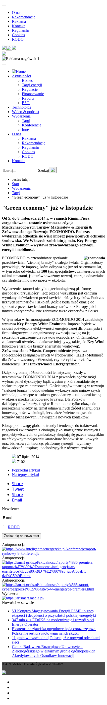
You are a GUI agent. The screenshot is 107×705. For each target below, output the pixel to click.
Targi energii (32, 85)
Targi (26, 120)
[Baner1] (53, 576)
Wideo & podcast (25, 112)
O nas (16, 12)
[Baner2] (53, 589)
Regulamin (20, 30)
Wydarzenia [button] (21, 116)
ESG (26, 103)
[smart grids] (19, 71)
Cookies (18, 35)
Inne (25, 129)
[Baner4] (53, 553)
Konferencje (31, 125)
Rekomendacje (23, 17)
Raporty (28, 98)
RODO (18, 39)
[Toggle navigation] (4, 5)
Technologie (21, 107)
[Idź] (53, 170)
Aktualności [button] (21, 76)
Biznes (27, 80)
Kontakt (18, 26)
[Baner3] (23, 598)
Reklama (19, 21)
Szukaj (43, 170)
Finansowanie (33, 94)
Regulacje (30, 89)
